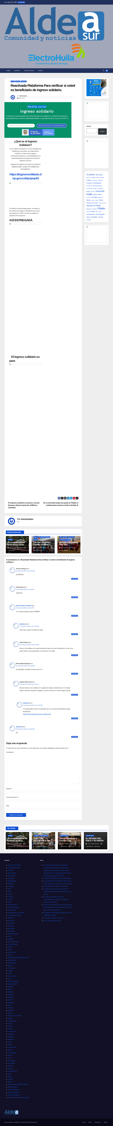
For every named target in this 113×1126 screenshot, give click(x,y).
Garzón (95, 188)
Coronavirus (97, 183)
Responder (74, 578)
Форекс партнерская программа (18, 1097)
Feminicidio (89, 188)
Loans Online (12, 976)
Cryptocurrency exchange (16, 912)
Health (10, 955)
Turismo (10, 1068)
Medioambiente (13, 984)
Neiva (101, 200)
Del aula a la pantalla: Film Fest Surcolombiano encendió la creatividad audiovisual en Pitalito (56, 899)
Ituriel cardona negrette (23, 605)
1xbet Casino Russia (14, 865)
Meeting (10, 986)
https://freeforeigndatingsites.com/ (18, 957)
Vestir (9, 1074)
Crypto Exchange (13, 907)
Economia (11, 923)
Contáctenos (29, 70)
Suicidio (94, 217)
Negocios (11, 1002)
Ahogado (93, 177)
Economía (11, 920)
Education (11, 931)
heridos (93, 191)
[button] (103, 70)
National (10, 1000)
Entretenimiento (13, 934)
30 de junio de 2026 (15, 843)
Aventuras (11, 878)
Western (10, 1079)
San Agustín (100, 214)
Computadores (12, 905)
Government (12, 952)
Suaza (88, 217)
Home (8, 70)
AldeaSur (22, 624)
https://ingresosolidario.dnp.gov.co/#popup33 (37, 714)
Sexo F (10, 1050)
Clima (10, 902)
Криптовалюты (13, 1087)
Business (11, 883)
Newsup (27, 1122)
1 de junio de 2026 (67, 843)
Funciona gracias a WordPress (12, 1122)
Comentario (10, 752)
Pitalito (101, 208)
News (10, 1005)
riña (97, 211)
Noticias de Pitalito (93, 206)
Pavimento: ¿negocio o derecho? (54, 918)
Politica (10, 1026)
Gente (10, 949)
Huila (89, 194)
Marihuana (100, 197)
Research (11, 1039)
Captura (88, 180)
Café (9, 891)
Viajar (10, 1076)
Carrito (17, 70)
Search (88, 126)
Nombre (9, 788)
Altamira (98, 177)
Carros (10, 894)
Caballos (11, 886)
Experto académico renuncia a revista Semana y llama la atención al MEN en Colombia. (23, 505)
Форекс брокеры (13, 1089)
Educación (11, 928)
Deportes (11, 918)
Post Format (12, 1031)
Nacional (11, 994)
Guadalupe (100, 188)
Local (12, 81)
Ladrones (88, 197)
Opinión (10, 1018)
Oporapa (88, 209)
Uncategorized (44, 835)
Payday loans (12, 1021)
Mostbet (10, 992)
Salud (35, 539)
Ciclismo (10, 897)
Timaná (100, 217)
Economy (11, 926)
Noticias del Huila (102, 203)
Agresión (88, 177)
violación (88, 219)
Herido (88, 191)
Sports (10, 1055)
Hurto (95, 194)
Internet (36, 835)
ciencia (10, 899)
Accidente (90, 174)
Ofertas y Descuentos (14, 1015)
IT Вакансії (11, 968)
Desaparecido (89, 185)
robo (100, 211)
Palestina (94, 209)
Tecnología (11, 1063)
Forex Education (13, 941)
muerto (93, 200)
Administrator (23, 96)
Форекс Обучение (14, 1095)
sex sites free (12, 1047)
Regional (23, 81)
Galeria (10, 947)
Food (9, 936)
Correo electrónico (12, 797)
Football (10, 939)
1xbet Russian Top (14, 868)
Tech (9, 1058)
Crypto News (12, 910)
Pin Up (10, 1023)
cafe (9, 889)
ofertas (10, 1013)
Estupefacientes (97, 185)
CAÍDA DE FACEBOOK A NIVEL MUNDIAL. (43, 840)
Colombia (89, 183)
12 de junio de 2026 (41, 843)
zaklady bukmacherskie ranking (18, 1084)
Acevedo (99, 175)
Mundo (96, 200)
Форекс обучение (13, 1092)
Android (10, 870)
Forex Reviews (12, 944)
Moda (9, 989)
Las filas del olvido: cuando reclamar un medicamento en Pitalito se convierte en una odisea (57, 891)
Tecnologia (11, 1060)
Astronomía (11, 875)
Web (7, 806)
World (10, 1081)
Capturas (100, 180)
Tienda (40, 70)
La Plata (94, 197)
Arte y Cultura (12, 873)
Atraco (102, 177)
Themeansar (34, 1122)
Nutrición (11, 1010)
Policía (88, 211)
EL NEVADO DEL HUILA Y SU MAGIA (95, 839)
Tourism (10, 1066)
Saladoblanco (90, 214)
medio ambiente (13, 981)
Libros (10, 973)
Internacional (12, 960)
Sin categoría (12, 1052)
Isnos (100, 194)
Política (92, 211)
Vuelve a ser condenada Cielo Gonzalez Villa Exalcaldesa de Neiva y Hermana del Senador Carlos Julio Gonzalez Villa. (58, 907)
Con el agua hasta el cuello (52, 920)
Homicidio (99, 191)
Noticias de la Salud (92, 203)
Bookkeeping (12, 881)
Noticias (18, 81)
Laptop (10, 971)
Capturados (94, 180)
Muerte (88, 200)
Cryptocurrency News (14, 915)
